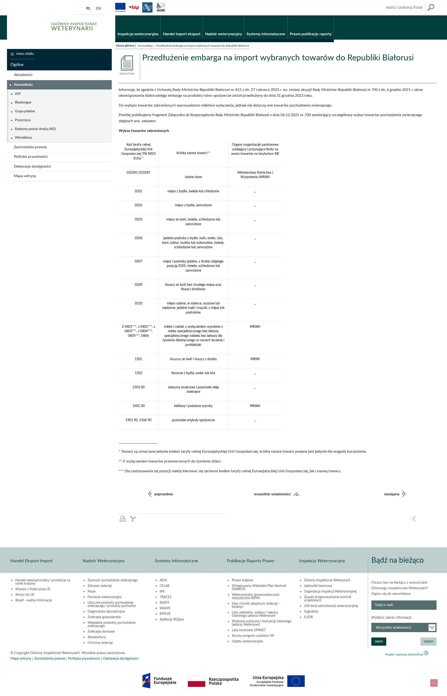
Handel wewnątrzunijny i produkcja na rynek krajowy (42, 582)
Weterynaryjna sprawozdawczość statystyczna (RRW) (256, 596)
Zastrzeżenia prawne (30, 147)
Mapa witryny (25, 176)
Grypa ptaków (25, 111)
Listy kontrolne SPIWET (249, 630)
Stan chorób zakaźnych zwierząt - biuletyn (256, 605)
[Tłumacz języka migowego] (147, 7)
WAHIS (165, 608)
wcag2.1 (161, 7)
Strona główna (125, 45)
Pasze (91, 591)
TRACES (166, 597)
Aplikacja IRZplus (172, 619)
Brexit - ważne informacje (33, 600)
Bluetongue (23, 102)
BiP (134, 7)
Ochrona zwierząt (100, 642)
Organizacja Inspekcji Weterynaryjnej (330, 591)
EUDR (308, 617)
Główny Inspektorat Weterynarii (327, 580)
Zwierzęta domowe (101, 631)
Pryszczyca (22, 120)
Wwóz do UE (24, 594)
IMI (162, 591)
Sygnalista (311, 611)
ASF (18, 94)
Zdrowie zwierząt (100, 586)
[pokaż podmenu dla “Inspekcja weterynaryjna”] (157, 15)
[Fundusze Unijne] (120, 7)
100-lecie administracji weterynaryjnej (331, 606)
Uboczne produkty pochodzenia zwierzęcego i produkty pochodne (112, 604)
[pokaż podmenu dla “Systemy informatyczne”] (284, 15)
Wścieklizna (23, 137)
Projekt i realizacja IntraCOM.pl (404, 654)
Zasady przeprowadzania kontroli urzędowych (327, 599)
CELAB (164, 586)
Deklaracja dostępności (32, 166)
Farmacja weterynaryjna (105, 597)
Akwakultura (96, 637)
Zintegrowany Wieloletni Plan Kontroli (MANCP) (259, 587)
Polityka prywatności (30, 156)
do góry (434, 683)
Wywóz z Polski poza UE (33, 589)
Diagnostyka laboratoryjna (106, 611)
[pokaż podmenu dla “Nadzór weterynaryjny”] (240, 15)
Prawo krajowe (242, 580)
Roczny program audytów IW (253, 635)
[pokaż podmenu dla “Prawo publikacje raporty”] (330, 15)
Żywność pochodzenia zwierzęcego (113, 580)
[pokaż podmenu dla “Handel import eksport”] (199, 15)
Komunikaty (145, 45)
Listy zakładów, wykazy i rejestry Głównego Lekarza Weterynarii (255, 614)
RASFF (164, 602)
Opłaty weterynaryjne (247, 641)
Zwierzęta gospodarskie (104, 617)
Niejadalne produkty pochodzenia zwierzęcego (111, 624)
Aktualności (23, 75)
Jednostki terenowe (318, 586)
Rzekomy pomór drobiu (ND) (35, 129)
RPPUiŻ (165, 614)
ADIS (163, 580)
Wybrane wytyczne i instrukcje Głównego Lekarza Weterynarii (261, 623)
